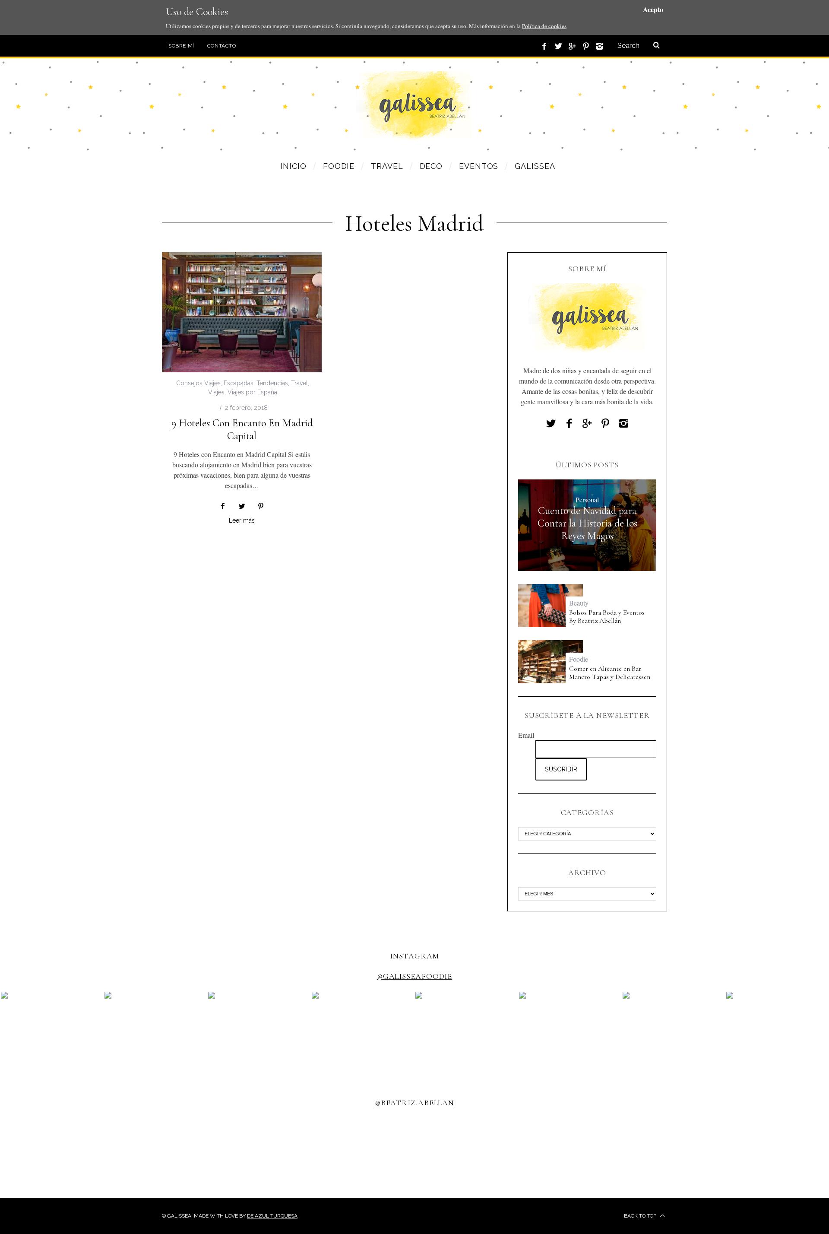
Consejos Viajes (198, 383)
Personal (587, 499)
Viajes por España (252, 392)
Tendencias (272, 383)
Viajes (216, 392)
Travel (299, 383)
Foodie (578, 659)
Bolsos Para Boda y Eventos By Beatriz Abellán (607, 617)
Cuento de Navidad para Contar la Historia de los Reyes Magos (587, 523)
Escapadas (238, 383)
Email (526, 734)
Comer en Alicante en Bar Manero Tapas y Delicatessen (609, 673)
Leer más (242, 520)
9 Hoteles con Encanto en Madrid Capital (242, 429)
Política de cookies (544, 26)
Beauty (579, 603)
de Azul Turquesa (272, 1216)
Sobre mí (181, 46)
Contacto (221, 46)
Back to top (641, 1216)
